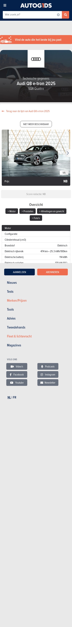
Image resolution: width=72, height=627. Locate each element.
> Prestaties (27, 211)
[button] (68, 153)
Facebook (18, 374)
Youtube (19, 382)
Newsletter (50, 382)
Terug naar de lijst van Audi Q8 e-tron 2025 (28, 111)
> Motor (12, 211)
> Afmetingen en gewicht (51, 211)
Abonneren (52, 272)
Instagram (49, 374)
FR (14, 397)
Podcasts (50, 366)
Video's (19, 366)
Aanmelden (19, 272)
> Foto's (36, 218)
